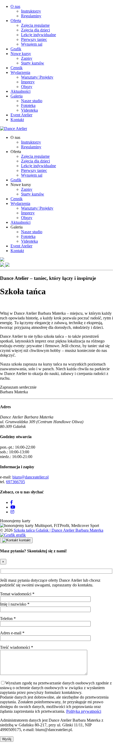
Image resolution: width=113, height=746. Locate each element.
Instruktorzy (31, 11)
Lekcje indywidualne (38, 34)
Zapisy (26, 58)
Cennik (17, 68)
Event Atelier (21, 115)
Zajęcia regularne (35, 25)
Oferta (16, 20)
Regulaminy (31, 16)
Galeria (17, 96)
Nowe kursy (21, 53)
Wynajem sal (31, 44)
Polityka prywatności (83, 711)
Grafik (16, 49)
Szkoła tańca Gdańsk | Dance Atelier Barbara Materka (58, 530)
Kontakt (17, 119)
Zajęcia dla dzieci (35, 30)
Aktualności (20, 91)
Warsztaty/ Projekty (37, 77)
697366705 (15, 482)
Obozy (26, 86)
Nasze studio (31, 101)
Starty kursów (32, 63)
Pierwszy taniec (34, 39)
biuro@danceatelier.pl (30, 477)
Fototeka (28, 105)
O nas (15, 6)
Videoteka (29, 110)
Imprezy (28, 82)
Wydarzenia (20, 72)
